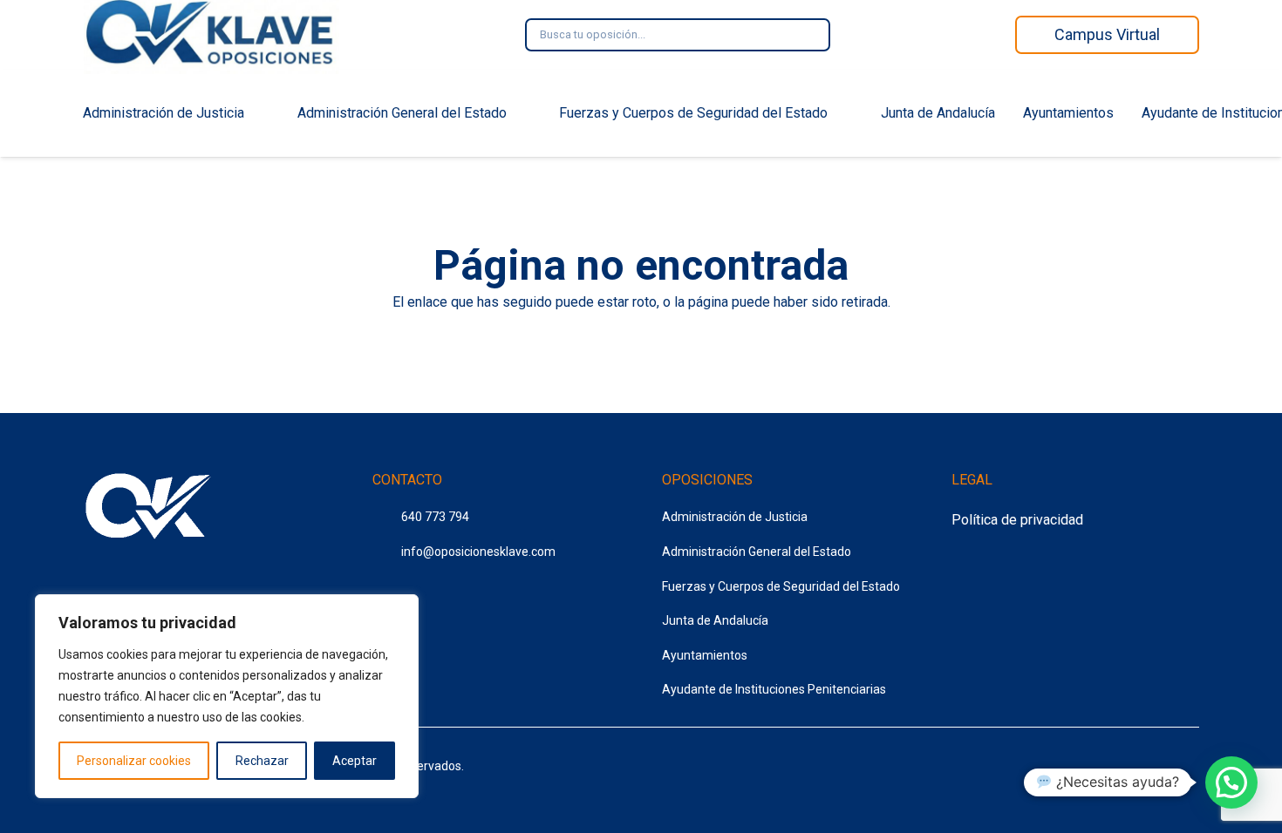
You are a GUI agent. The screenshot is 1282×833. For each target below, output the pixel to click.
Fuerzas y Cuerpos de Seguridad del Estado (781, 586)
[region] (227, 696)
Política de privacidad (1017, 519)
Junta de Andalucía (715, 620)
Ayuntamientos (704, 655)
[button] (1231, 782)
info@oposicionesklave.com (478, 552)
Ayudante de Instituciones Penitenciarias (774, 689)
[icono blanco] (148, 509)
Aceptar (354, 761)
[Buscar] (805, 35)
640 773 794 (435, 517)
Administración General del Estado (756, 552)
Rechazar (262, 761)
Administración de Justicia (735, 517)
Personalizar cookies (134, 761)
